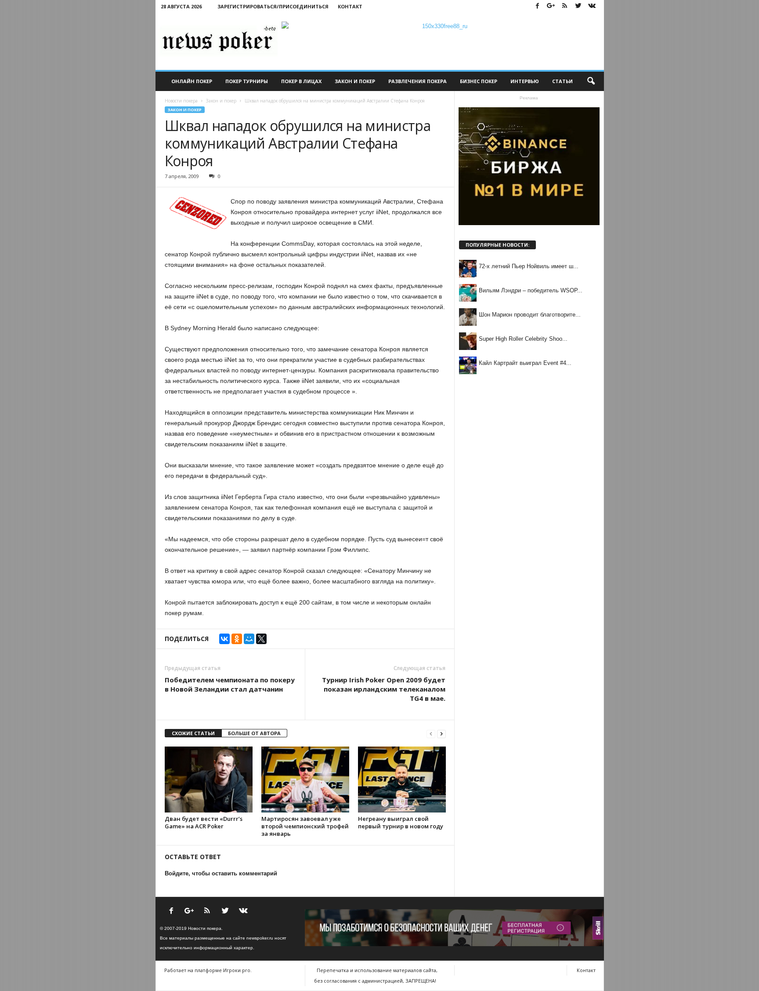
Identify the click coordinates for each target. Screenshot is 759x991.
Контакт (350, 6)
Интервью (524, 81)
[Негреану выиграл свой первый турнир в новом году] (402, 779)
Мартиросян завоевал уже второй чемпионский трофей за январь (305, 826)
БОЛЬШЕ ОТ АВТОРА (254, 733)
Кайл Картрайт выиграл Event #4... (525, 363)
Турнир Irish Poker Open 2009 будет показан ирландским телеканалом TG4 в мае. (383, 689)
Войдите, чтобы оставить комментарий (221, 873)
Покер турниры (246, 81)
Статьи (562, 81)
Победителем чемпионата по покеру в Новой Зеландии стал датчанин (230, 684)
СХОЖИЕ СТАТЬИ (193, 733)
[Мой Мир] (249, 639)
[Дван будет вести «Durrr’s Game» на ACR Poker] (209, 779)
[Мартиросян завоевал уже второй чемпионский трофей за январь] (305, 779)
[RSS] (565, 6)
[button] (590, 81)
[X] (261, 639)
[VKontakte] (592, 6)
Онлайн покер (191, 81)
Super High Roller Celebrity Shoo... (523, 338)
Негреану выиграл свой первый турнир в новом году (400, 822)
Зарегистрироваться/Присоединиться (273, 6)
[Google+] (551, 6)
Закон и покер (355, 81)
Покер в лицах (301, 81)
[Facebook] (537, 6)
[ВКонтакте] (224, 639)
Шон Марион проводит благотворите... (530, 314)
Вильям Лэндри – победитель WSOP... (530, 290)
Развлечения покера (417, 81)
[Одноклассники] (236, 639)
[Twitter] (578, 6)
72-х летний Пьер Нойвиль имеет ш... (528, 266)
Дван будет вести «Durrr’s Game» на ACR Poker (203, 822)
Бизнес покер (478, 81)
